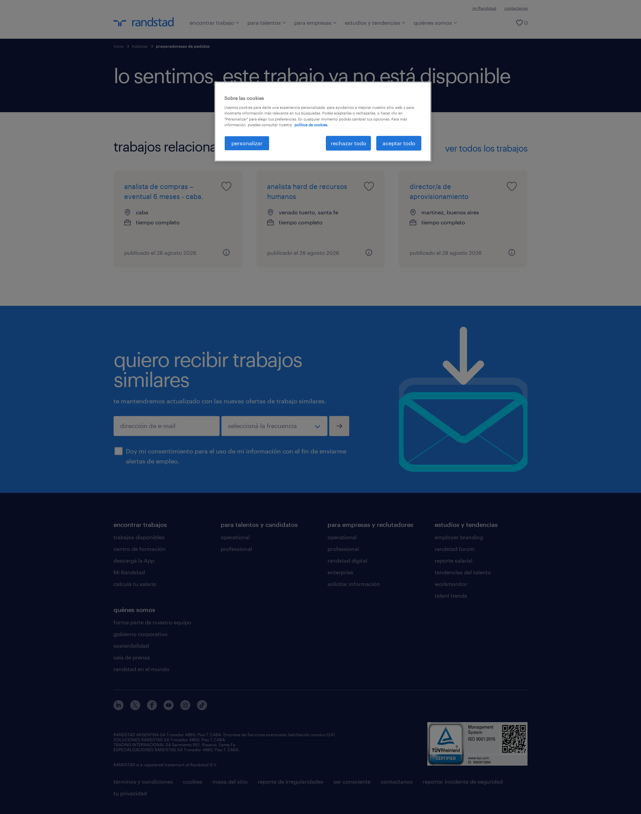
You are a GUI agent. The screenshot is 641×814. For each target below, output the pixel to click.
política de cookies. (311, 125)
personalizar (246, 143)
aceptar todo (399, 143)
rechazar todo (348, 143)
